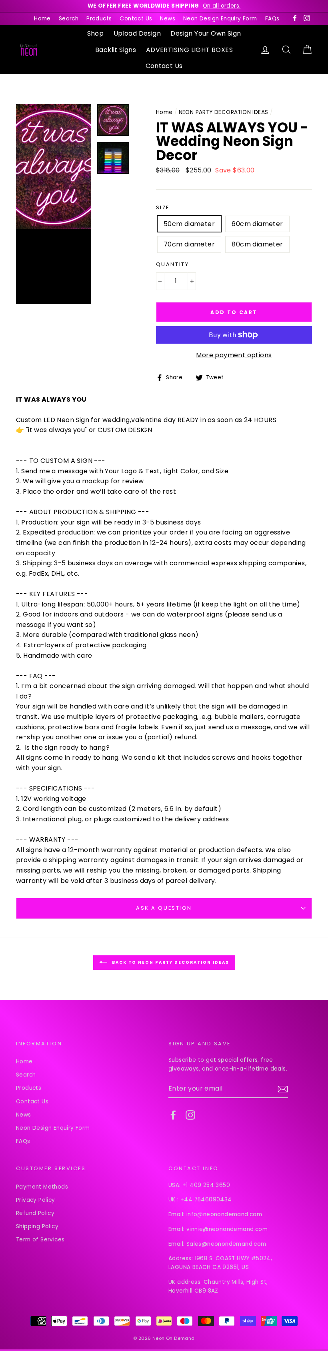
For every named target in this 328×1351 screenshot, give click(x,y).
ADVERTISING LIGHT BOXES (189, 49)
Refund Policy (35, 1213)
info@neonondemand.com (224, 1214)
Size (163, 207)
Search (68, 18)
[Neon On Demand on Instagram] (190, 1115)
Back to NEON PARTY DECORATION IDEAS (169, 962)
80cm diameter (257, 244)
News (167, 18)
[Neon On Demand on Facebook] (173, 1115)
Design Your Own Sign (205, 33)
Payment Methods (42, 1187)
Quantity (172, 264)
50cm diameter (189, 223)
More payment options (234, 355)
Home (42, 18)
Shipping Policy (37, 1226)
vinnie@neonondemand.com (227, 1229)
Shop (95, 33)
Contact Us (136, 18)
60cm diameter (257, 223)
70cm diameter (189, 244)
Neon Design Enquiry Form (220, 18)
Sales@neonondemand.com (226, 1244)
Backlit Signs (115, 49)
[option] (164, 6)
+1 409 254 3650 (206, 1185)
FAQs (272, 18)
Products (99, 18)
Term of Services (40, 1239)
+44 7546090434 (206, 1199)
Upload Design (137, 33)
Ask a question (164, 908)
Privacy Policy (35, 1200)
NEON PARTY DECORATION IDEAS (223, 112)
